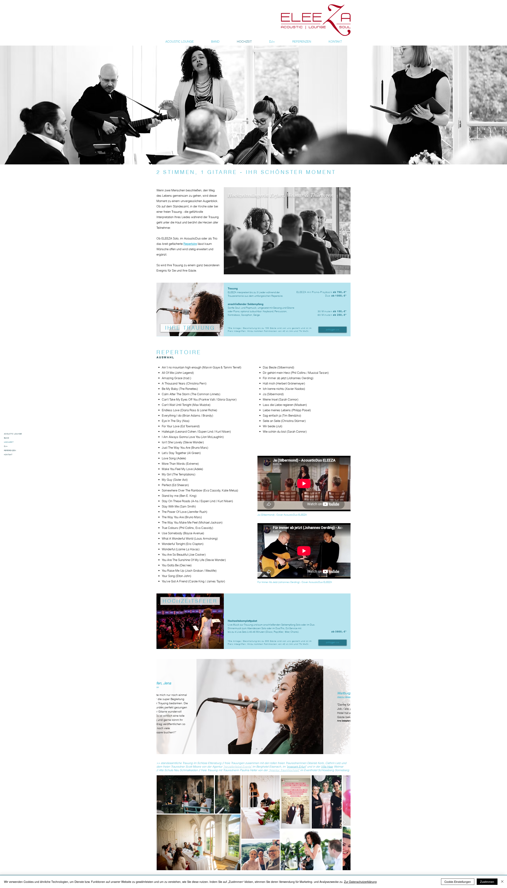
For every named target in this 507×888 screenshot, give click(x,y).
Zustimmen (487, 882)
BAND (6, 438)
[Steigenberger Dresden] (267, 749)
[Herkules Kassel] (251, 749)
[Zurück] (163, 706)
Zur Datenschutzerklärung (360, 882)
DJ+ (6, 446)
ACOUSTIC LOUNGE (13, 434)
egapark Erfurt (296, 766)
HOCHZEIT (8, 442)
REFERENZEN (10, 450)
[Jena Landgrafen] (245, 749)
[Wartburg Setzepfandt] (239, 749)
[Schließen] (502, 881)
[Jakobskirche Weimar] (256, 749)
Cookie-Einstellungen (457, 882)
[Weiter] (344, 706)
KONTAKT (8, 454)
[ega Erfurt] (273, 749)
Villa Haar (327, 766)
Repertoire (190, 244)
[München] (262, 749)
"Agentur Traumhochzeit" (284, 770)
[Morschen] (234, 749)
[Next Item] (343, 822)
